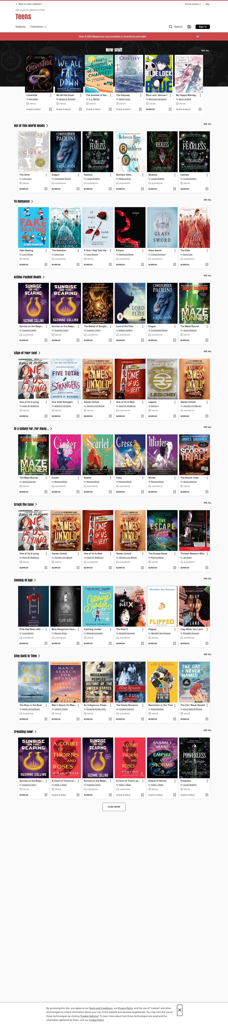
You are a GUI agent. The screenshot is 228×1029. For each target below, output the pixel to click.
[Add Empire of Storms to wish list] (175, 795)
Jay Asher (187, 557)
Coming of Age (23, 580)
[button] (193, 4)
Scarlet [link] (87, 477)
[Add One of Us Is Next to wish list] (142, 416)
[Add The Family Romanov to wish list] (142, 719)
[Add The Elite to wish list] (207, 265)
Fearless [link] (88, 175)
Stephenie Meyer (126, 254)
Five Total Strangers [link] (62, 402)
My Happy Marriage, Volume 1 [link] (187, 95)
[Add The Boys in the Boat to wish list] (46, 719)
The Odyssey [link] (123, 95)
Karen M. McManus (30, 406)
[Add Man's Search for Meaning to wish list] (78, 719)
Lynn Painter (27, 254)
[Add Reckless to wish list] (175, 189)
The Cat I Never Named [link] (193, 705)
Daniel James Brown (31, 709)
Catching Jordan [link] (92, 629)
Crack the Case (24, 504)
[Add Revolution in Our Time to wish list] (175, 719)
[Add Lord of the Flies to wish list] (142, 341)
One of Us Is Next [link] (125, 402)
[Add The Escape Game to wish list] (175, 568)
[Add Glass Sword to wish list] (175, 265)
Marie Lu (155, 406)
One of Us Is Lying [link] (29, 402)
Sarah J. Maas (60, 785)
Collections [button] (37, 26)
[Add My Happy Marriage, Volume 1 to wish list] (200, 110)
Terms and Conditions (101, 1008)
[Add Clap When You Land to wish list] (207, 644)
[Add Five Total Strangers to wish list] (78, 416)
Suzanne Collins (29, 330)
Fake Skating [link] (26, 250)
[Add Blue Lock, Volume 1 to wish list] (170, 110)
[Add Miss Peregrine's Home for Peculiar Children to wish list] (78, 644)
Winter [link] (151, 477)
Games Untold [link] (91, 402)
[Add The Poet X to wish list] (142, 644)
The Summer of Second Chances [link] (97, 95)
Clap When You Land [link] (192, 629)
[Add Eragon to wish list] (78, 189)
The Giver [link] (25, 175)
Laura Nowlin (92, 254)
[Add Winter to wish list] (175, 492)
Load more (114, 806)
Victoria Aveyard (158, 254)
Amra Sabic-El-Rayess (192, 709)
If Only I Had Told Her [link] (95, 250)
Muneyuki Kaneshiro (157, 99)
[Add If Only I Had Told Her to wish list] (110, 265)
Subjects (20, 26)
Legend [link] (152, 402)
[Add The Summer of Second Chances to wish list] (110, 110)
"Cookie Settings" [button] (89, 1016)
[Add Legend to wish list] (175, 416)
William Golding (125, 330)
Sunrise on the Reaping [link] (32, 326)
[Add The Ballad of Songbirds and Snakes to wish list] (110, 341)
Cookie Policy (96, 1020)
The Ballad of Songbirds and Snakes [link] (96, 326)
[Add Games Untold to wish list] (110, 416)
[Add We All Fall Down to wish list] (80, 110)
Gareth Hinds (124, 99)
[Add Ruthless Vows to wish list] (142, 189)
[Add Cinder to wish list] (78, 492)
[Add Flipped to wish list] (175, 644)
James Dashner (190, 330)
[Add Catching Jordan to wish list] (110, 644)
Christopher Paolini (62, 179)
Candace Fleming (126, 709)
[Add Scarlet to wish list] (110, 492)
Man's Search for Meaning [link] (64, 705)
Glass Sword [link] (154, 250)
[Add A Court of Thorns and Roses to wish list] (78, 795)
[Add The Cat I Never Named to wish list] (207, 719)
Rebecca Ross (125, 179)
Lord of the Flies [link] (124, 326)
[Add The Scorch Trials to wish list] (207, 492)
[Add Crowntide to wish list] (50, 110)
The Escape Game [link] (157, 553)
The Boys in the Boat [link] (31, 705)
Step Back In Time (26, 655)
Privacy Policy (125, 1008)
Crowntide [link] (31, 95)
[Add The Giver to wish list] (46, 189)
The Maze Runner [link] (190, 326)
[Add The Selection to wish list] (78, 265)
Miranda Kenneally (95, 633)
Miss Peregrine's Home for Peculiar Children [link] (64, 629)
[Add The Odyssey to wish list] (140, 110)
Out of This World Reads (30, 125)
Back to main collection (30, 4)
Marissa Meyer (60, 482)
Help (207, 4)
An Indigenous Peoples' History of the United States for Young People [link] (96, 705)
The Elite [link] (185, 250)
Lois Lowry (26, 179)
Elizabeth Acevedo (127, 633)
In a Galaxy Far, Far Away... (31, 428)
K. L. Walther (94, 99)
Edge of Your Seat (26, 352)
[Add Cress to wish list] (142, 492)
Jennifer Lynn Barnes (96, 406)
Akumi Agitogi (185, 99)
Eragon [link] (55, 175)
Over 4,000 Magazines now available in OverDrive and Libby (112, 36)
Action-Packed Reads (28, 276)
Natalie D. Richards (67, 99)
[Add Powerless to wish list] (207, 795)
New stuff (114, 49)
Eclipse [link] (120, 250)
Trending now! (24, 731)
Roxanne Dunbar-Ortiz (96, 709)
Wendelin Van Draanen (161, 633)
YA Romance (22, 201)
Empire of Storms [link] (157, 781)
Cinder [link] (55, 477)
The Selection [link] (59, 250)
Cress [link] (119, 477)
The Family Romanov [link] (127, 705)
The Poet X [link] (122, 629)
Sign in (203, 26)
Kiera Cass (59, 254)
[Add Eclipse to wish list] (142, 265)
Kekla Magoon (157, 709)
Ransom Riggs (60, 633)
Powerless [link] (186, 781)
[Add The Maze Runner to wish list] (207, 341)
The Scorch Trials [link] (190, 477)
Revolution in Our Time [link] (160, 705)
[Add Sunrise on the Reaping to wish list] (46, 341)
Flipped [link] (152, 629)
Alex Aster (33, 99)
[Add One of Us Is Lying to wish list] (46, 416)
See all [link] (205, 50)
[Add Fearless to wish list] (110, 189)
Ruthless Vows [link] (123, 175)
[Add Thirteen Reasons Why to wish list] (207, 568)
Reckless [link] (152, 175)
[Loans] (189, 27)
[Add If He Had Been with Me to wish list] (46, 644)
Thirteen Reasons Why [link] (192, 553)
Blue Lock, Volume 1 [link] (156, 95)
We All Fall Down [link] (65, 95)
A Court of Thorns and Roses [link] (64, 781)
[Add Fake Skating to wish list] (46, 265)
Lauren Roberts (93, 179)
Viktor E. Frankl (61, 709)
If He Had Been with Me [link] (32, 629)
